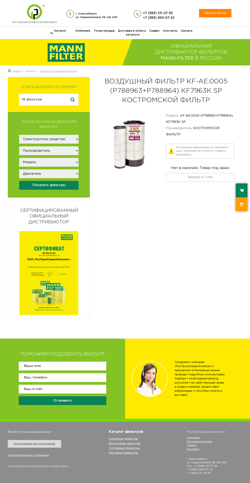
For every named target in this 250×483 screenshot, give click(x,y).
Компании (193, 438)
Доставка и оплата (132, 31)
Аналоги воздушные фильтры (58, 71)
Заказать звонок (215, 13)
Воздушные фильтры (125, 443)
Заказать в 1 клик (200, 177)
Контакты (170, 31)
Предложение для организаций (34, 444)
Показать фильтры (48, 185)
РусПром (34, 22)
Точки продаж (104, 31)
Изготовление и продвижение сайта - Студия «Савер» (38, 466)
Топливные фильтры (124, 448)
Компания (83, 31)
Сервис (154, 31)
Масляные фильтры (123, 453)
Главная (16, 71)
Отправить (62, 400)
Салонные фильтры (123, 438)
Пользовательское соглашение (28, 455)
